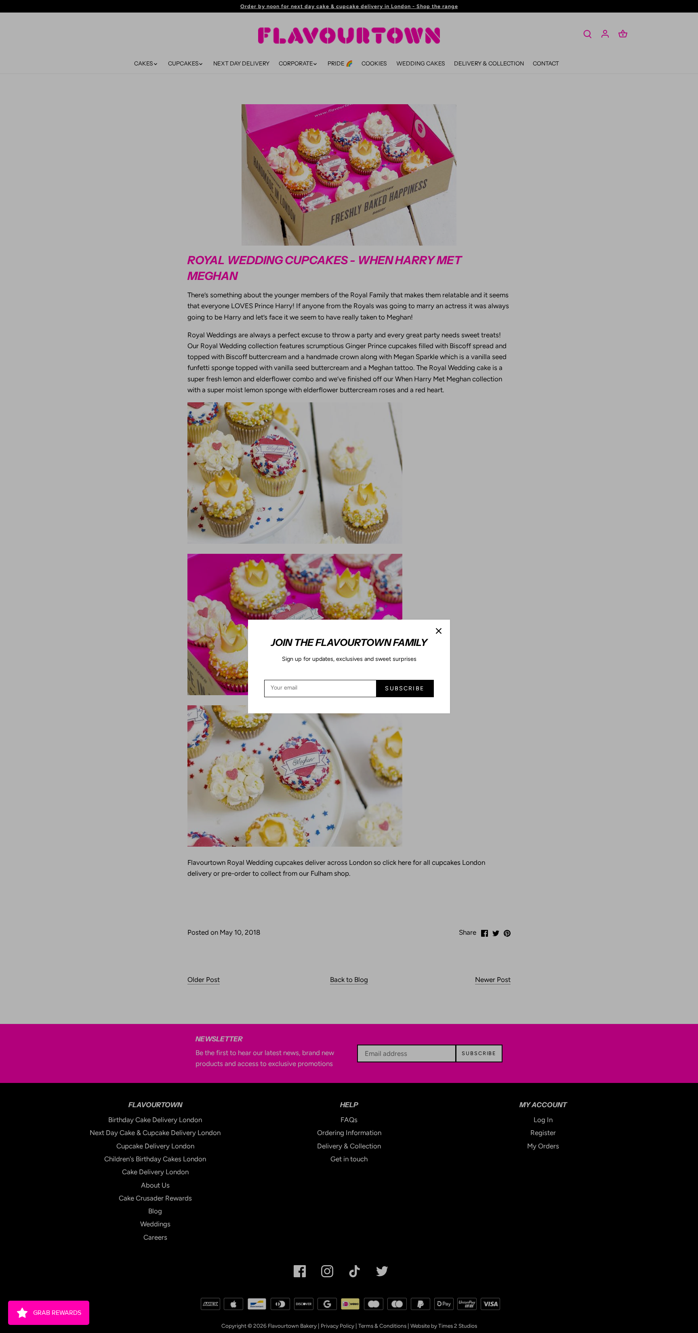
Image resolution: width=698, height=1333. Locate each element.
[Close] (439, 631)
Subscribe (404, 688)
